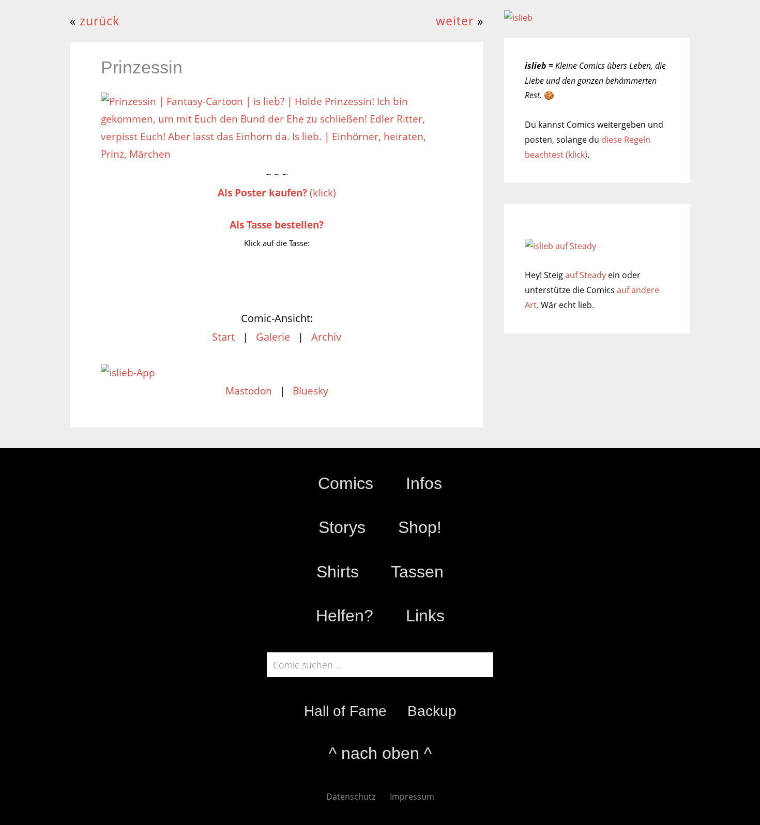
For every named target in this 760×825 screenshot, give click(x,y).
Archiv (326, 337)
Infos (424, 483)
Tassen (417, 571)
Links (425, 615)
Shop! (420, 527)
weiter (455, 21)
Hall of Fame (345, 711)
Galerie (273, 337)
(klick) (277, 193)
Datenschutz (350, 796)
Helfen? (344, 615)
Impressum (412, 796)
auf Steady (585, 275)
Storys (342, 527)
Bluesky (310, 391)
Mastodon (248, 391)
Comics (345, 483)
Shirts (337, 571)
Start (223, 337)
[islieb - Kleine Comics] (518, 17)
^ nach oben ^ (380, 753)
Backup (432, 711)
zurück (99, 21)
